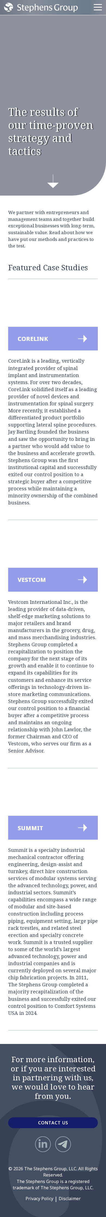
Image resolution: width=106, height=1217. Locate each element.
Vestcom (17, 536)
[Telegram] (63, 1144)
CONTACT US (53, 1123)
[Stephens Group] (41, 7)
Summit (16, 785)
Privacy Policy (39, 1198)
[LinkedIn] (43, 1144)
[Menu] (98, 7)
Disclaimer (70, 1198)
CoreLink (18, 295)
